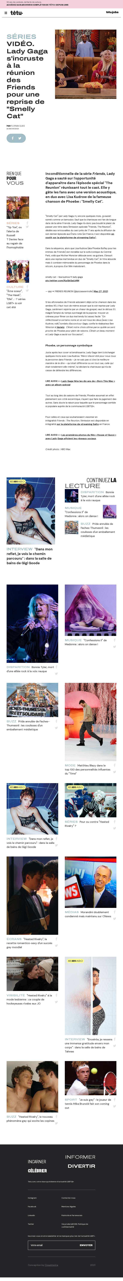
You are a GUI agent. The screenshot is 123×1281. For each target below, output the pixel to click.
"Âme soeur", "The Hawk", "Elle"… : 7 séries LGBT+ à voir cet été (16, 299)
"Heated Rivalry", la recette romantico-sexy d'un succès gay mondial (29, 943)
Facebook (32, 1206)
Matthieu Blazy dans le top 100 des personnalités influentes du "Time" (87, 769)
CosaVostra (51, 1265)
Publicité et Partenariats (72, 1215)
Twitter (31, 1224)
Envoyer (86, 1245)
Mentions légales (69, 1206)
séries (21, 36)
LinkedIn (31, 1215)
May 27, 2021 (101, 291)
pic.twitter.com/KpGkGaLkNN (62, 280)
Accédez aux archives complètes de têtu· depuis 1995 (37, 5)
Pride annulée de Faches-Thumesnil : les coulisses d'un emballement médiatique (28, 725)
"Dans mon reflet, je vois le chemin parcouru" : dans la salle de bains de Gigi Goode (30, 556)
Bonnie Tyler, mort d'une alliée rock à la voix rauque (98, 496)
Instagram (32, 1198)
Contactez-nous (68, 1198)
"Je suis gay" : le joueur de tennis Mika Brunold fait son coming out (88, 1104)
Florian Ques (18, 126)
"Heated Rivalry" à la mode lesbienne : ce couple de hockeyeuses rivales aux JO (29, 999)
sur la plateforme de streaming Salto (78, 424)
